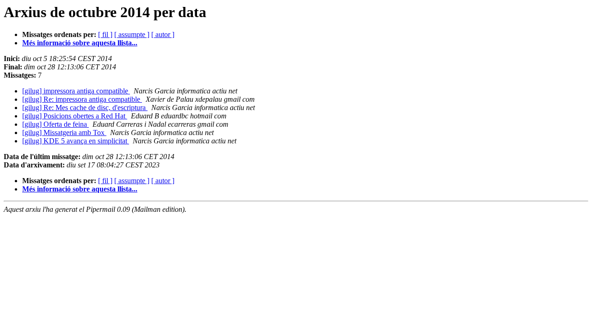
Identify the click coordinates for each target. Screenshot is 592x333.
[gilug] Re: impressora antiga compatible (82, 99)
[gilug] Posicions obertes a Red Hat (74, 116)
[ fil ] (105, 34)
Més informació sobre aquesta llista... (79, 43)
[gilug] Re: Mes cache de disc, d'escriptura (85, 107)
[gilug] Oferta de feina (55, 124)
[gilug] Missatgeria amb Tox (64, 132)
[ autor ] (162, 34)
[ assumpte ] (131, 34)
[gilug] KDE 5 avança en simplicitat (75, 141)
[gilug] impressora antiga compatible (76, 91)
